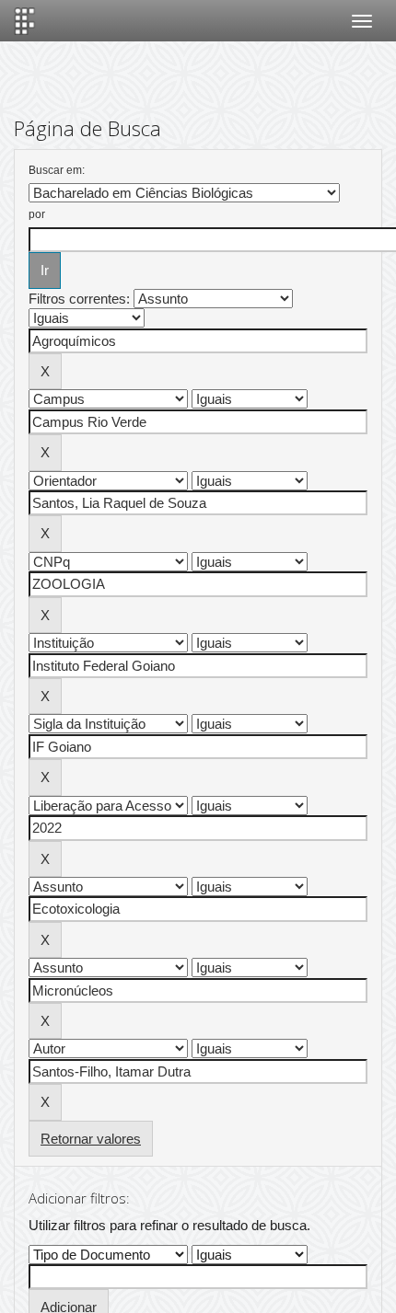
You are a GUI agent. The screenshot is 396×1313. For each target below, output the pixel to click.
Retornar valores (91, 1138)
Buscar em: (57, 170)
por (37, 214)
